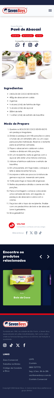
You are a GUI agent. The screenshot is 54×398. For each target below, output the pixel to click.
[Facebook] (24, 45)
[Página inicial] (14, 10)
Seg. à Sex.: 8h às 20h (38, 371)
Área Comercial (10, 360)
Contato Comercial (38, 379)
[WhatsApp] (17, 45)
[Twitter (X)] (31, 232)
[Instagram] (30, 45)
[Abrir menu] (50, 10)
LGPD (31, 359)
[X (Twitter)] (18, 345)
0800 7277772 (35, 367)
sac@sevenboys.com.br (40, 375)
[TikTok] (37, 45)
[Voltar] (12, 225)
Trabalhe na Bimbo (11, 364)
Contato (33, 363)
